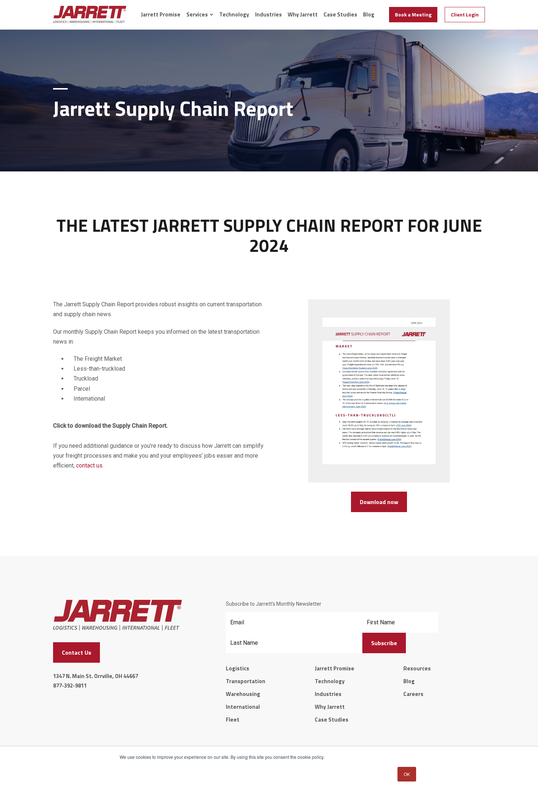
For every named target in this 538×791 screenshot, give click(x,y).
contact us (89, 465)
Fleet (232, 719)
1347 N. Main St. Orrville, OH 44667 (95, 676)
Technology (234, 14)
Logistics (237, 668)
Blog (368, 14)
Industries (268, 14)
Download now (379, 501)
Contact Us (76, 652)
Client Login (465, 14)
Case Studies (340, 14)
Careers (413, 694)
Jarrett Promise (160, 14)
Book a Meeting (413, 14)
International (243, 707)
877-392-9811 (70, 685)
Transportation (245, 681)
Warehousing (243, 694)
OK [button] (407, 774)
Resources (417, 668)
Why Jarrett (303, 14)
